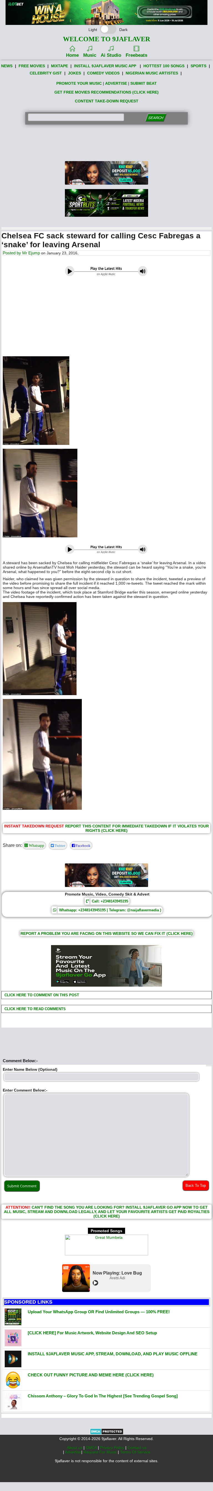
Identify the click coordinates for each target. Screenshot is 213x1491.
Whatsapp (36, 845)
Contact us (137, 1447)
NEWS (6, 66)
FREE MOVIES (32, 66)
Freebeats (136, 55)
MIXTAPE (59, 66)
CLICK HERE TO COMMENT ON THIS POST (41, 995)
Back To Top (196, 1185)
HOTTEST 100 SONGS (163, 66)
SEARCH (156, 118)
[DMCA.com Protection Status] (106, 1433)
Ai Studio (111, 55)
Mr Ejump (31, 253)
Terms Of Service (135, 1452)
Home (72, 55)
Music (89, 55)
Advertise (73, 1452)
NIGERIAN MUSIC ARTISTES (152, 73)
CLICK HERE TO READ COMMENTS (34, 1009)
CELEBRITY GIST (46, 73)
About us (75, 1447)
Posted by (12, 253)
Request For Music (100, 1452)
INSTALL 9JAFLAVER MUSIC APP (105, 66)
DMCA (92, 1447)
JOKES (74, 73)
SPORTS (198, 66)
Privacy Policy (112, 1447)
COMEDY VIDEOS (103, 73)
